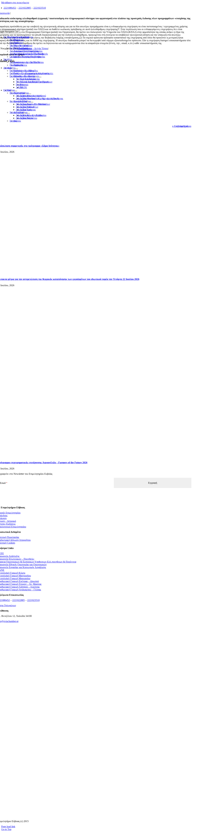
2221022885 (25, 8)
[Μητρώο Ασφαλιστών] (94, 816)
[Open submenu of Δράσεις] (13, 68)
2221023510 (39, 8)
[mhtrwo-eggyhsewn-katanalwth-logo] (94, 720)
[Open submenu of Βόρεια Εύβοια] (26, 93)
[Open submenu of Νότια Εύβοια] (24, 113)
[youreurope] (94, 777)
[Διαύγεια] (94, 739)
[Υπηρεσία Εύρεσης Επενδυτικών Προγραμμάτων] (94, 700)
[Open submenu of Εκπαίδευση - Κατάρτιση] (36, 77)
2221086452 (10, 8)
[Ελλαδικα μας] (94, 662)
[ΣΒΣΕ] (94, 758)
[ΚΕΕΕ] (94, 643)
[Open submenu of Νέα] (9, 60)
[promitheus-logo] (94, 681)
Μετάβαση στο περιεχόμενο (15, 2)
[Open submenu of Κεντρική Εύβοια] (28, 102)
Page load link (8, 826)
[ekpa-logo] (94, 796)
